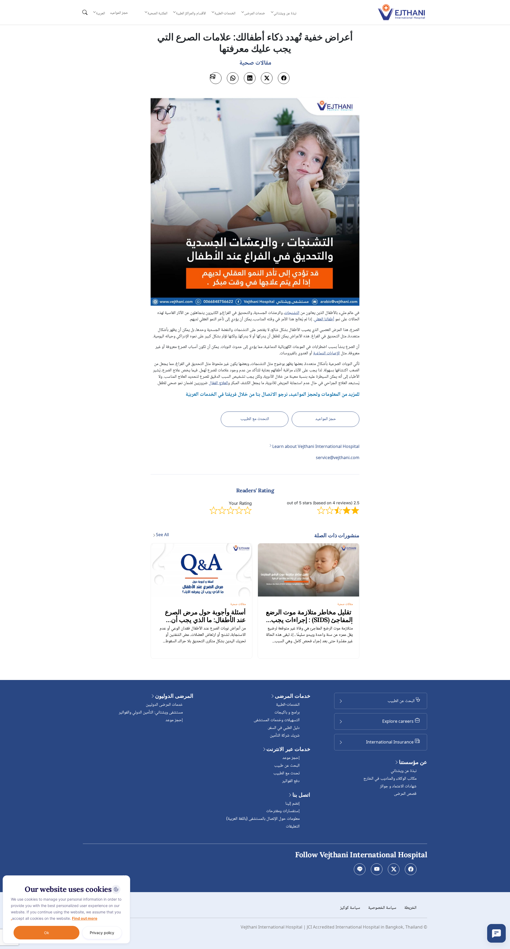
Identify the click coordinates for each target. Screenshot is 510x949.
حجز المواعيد (119, 13)
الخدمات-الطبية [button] (224, 13)
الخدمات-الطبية (288, 704)
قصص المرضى (405, 793)
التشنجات (291, 313)
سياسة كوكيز (350, 908)
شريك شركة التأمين (285, 735)
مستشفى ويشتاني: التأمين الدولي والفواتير (151, 712)
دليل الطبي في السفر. (283, 728)
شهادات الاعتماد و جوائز (398, 786)
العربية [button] (100, 13)
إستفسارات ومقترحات (283, 811)
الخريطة (410, 908)
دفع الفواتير (291, 781)
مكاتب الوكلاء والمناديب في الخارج (389, 778)
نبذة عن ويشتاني (403, 771)
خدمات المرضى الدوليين (164, 704)
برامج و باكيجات (287, 712)
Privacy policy (102, 932)
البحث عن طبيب (287, 765)
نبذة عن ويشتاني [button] (285, 13)
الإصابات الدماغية (326, 353)
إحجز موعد (291, 758)
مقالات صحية (345, 604)
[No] (125, 876)
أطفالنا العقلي (324, 319)
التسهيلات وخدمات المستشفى (277, 720)
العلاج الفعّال (218, 383)
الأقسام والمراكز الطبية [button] (191, 13)
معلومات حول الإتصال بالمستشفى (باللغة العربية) (263, 818)
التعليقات (293, 826)
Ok (46, 932)
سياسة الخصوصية (382, 908)
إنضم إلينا (292, 803)
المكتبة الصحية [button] (157, 13)
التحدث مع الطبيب (254, 419)
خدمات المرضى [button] (254, 13)
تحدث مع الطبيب (286, 773)
